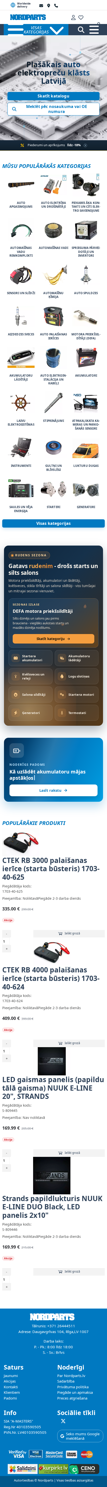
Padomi (10, 1398)
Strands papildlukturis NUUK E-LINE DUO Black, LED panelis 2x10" (52, 1207)
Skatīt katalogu (53, 96)
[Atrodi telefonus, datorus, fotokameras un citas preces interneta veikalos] (53, 1467)
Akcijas (10, 1381)
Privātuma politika (73, 1386)
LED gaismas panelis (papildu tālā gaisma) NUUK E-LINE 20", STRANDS (53, 1088)
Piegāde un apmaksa (75, 1392)
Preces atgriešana (72, 1398)
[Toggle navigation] (94, 29)
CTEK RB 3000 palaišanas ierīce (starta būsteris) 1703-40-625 (51, 868)
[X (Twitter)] (63, 1421)
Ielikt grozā (72, 933)
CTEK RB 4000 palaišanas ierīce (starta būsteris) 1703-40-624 (51, 978)
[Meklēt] (81, 29)
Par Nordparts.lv (71, 1375)
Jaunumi (11, 1375)
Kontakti (11, 1386)
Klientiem (12, 1392)
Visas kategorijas (53, 523)
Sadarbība (65, 1381)
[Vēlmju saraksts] (80, 17)
